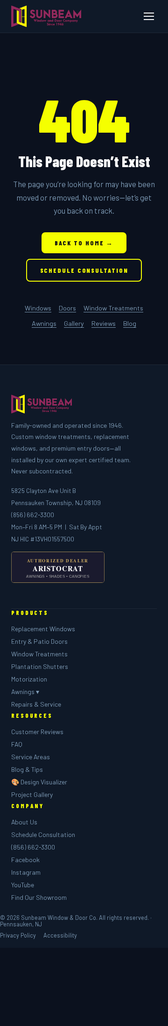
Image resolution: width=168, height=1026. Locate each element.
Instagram (26, 872)
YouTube (22, 885)
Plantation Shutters (39, 666)
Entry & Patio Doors (39, 641)
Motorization (29, 679)
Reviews (103, 323)
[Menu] (149, 16)
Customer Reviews (37, 732)
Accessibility (60, 935)
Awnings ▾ (25, 691)
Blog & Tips (27, 769)
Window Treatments (113, 308)
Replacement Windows (43, 629)
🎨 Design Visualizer (39, 782)
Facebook (25, 860)
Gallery (74, 323)
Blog (129, 323)
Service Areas (30, 757)
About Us (24, 822)
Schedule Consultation (84, 270)
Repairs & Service (36, 704)
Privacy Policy (18, 935)
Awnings (44, 323)
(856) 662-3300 (32, 515)
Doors (67, 308)
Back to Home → (84, 243)
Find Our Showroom (39, 897)
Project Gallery (32, 794)
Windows (38, 308)
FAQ (16, 744)
